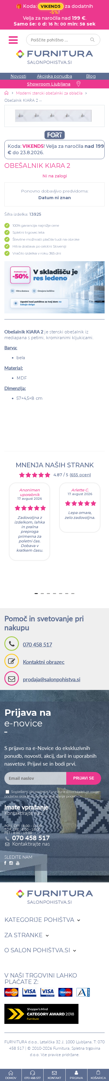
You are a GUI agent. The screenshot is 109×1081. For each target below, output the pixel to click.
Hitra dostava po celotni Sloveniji (39, 246)
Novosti (18, 76)
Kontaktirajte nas (31, 843)
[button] (54, 116)
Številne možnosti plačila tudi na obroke (45, 239)
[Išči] (92, 39)
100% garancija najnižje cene (35, 225)
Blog (91, 76)
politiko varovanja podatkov (58, 796)
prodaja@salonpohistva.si (51, 679)
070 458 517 (37, 644)
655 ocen (80, 474)
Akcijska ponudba (54, 76)
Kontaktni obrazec (44, 661)
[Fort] (54, 135)
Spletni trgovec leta (28, 232)
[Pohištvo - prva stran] (6, 92)
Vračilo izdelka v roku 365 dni (36, 253)
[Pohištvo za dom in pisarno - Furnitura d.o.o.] (54, 57)
